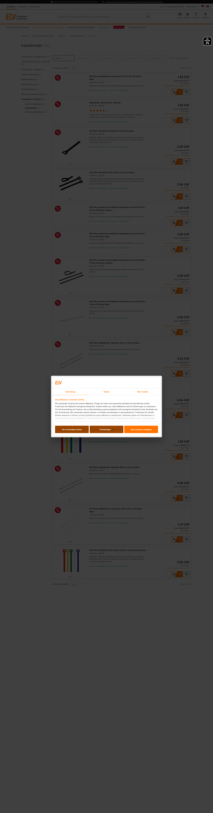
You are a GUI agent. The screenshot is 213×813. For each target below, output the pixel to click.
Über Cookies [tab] (142, 392)
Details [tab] (106, 392)
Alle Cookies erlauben (141, 429)
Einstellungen (105, 429)
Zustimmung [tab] (70, 392)
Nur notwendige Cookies (72, 429)
